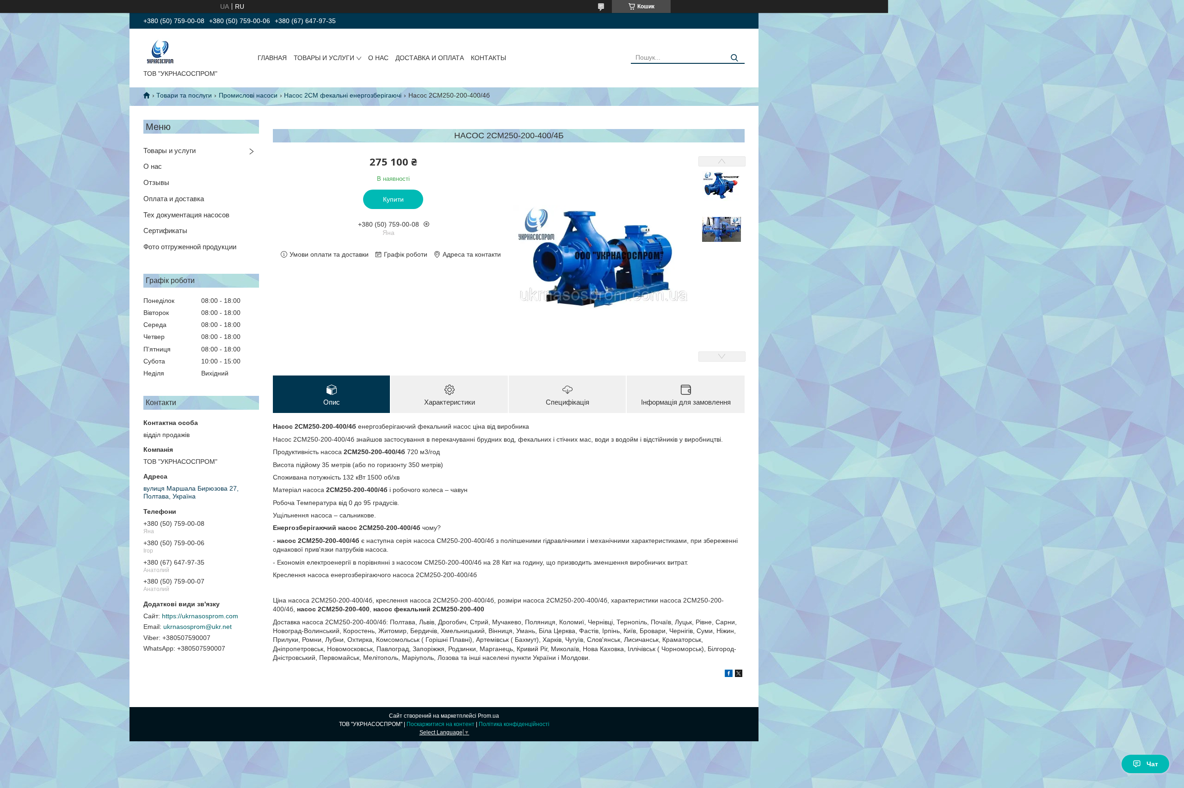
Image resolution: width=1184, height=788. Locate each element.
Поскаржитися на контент (441, 724)
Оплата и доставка (173, 199)
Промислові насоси (248, 95)
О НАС (378, 58)
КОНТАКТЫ (488, 58)
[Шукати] (734, 58)
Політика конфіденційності (514, 724)
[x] (738, 674)
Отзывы (156, 182)
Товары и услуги (169, 150)
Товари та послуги (184, 95)
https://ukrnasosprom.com (200, 616)
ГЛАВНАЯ (272, 58)
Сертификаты (165, 230)
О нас (152, 166)
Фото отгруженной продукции (189, 247)
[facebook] (729, 674)
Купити (393, 199)
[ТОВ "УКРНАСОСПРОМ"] (160, 51)
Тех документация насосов (186, 215)
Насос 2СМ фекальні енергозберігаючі (342, 95)
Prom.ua (488, 716)
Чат (1152, 764)
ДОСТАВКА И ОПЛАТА (429, 58)
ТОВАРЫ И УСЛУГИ (324, 58)
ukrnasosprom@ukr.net (197, 626)
